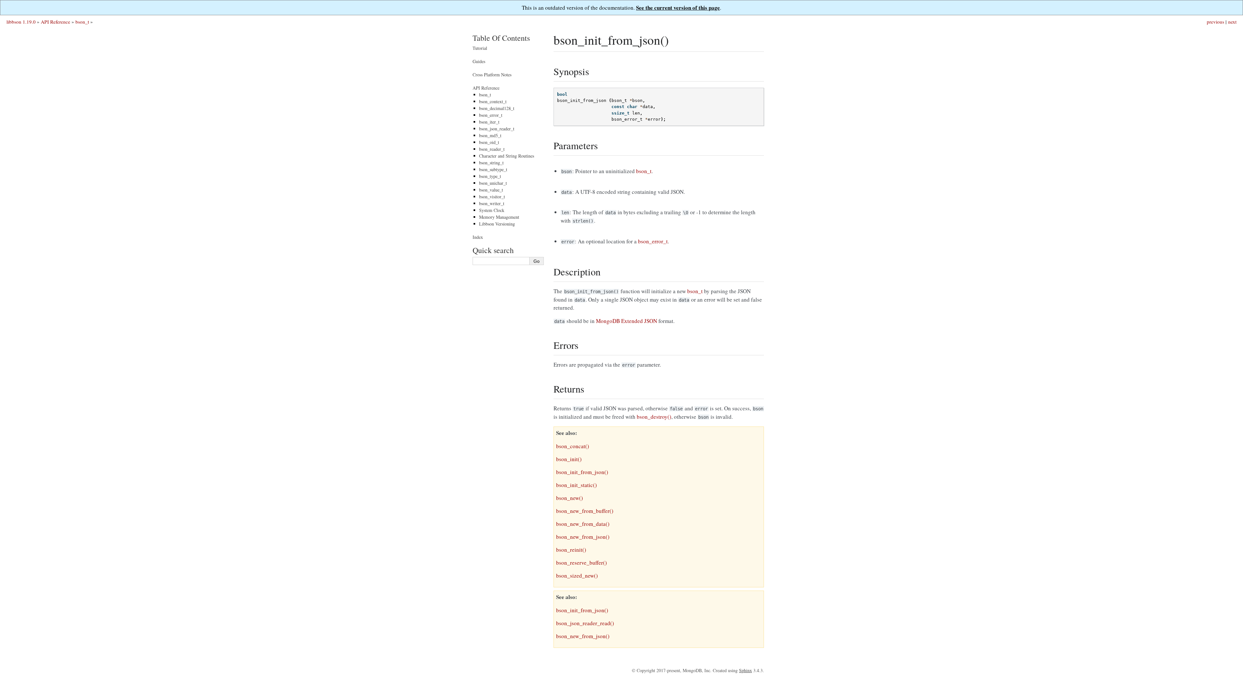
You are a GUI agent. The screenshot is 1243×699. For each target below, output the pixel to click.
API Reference (55, 21)
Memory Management (499, 217)
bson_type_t (490, 176)
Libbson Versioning (497, 224)
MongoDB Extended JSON (626, 321)
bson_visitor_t (492, 197)
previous (1215, 21)
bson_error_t (490, 115)
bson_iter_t (489, 122)
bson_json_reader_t (496, 129)
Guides (479, 61)
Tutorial (480, 48)
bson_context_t (493, 101)
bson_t (82, 21)
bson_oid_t (489, 142)
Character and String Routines (506, 156)
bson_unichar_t (493, 183)
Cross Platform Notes (492, 75)
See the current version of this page (678, 8)
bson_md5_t (490, 135)
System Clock (491, 210)
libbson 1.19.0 (21, 21)
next (1232, 21)
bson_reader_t (492, 149)
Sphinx (745, 670)
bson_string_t (491, 163)
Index (478, 237)
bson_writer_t (491, 203)
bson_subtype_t (493, 169)
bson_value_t (491, 190)
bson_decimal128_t (496, 108)
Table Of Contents (501, 38)
